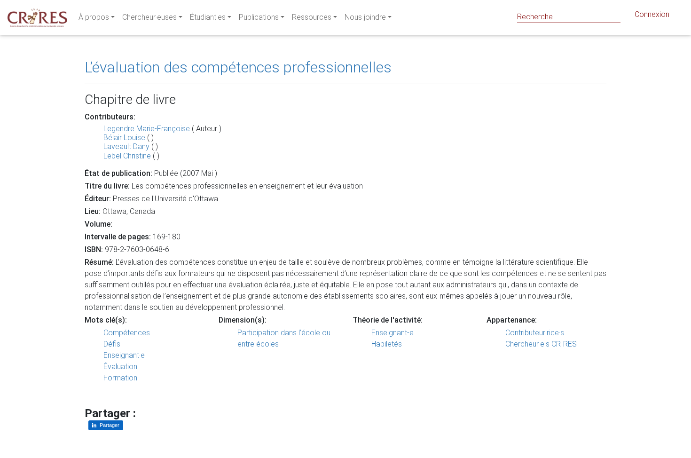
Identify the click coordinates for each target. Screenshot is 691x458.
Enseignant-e (392, 332)
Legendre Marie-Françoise (146, 128)
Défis (111, 344)
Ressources (311, 17)
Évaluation (120, 366)
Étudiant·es (208, 17)
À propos (94, 17)
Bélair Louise (124, 137)
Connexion (652, 14)
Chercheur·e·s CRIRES (541, 344)
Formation (120, 377)
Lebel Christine (127, 155)
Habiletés (386, 344)
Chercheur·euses (149, 17)
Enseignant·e (124, 355)
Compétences (126, 332)
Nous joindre (365, 17)
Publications (259, 17)
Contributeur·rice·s (534, 332)
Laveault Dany (126, 146)
